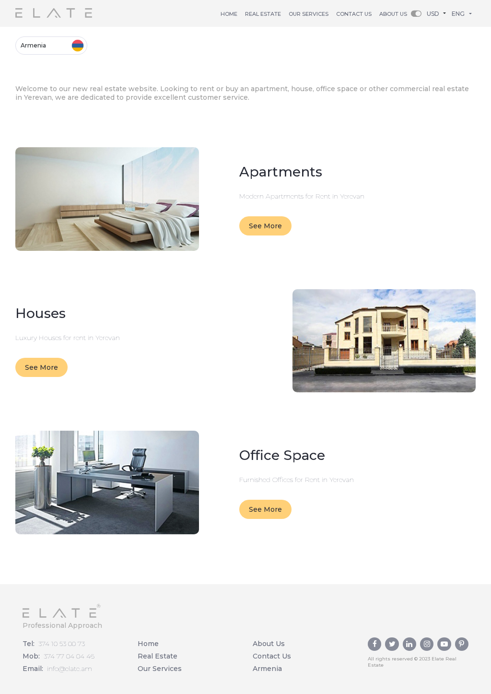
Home (229, 14)
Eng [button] (458, 13)
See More (265, 226)
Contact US (354, 14)
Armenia (33, 45)
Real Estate (157, 656)
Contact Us (272, 656)
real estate (263, 14)
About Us (393, 14)
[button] (438, 13)
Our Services (308, 14)
